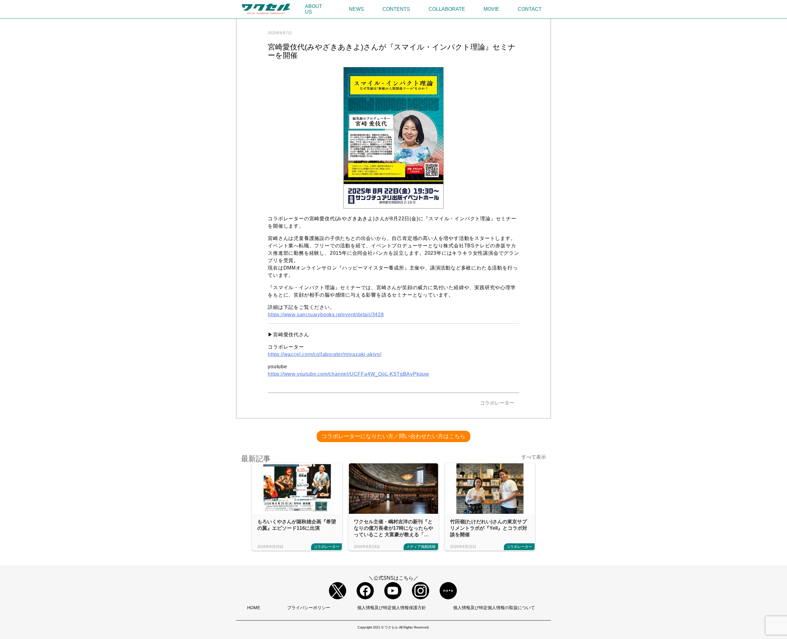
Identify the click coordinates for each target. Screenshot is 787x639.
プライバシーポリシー (308, 607)
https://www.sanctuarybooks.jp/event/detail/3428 (326, 314)
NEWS (356, 9)
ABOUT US (313, 9)
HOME (253, 607)
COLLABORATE (447, 9)
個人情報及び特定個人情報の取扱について (494, 607)
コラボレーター (497, 402)
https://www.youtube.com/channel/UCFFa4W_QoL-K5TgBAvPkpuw (348, 374)
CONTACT (530, 9)
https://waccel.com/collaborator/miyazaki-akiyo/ (325, 354)
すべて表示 (533, 457)
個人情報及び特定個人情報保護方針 (391, 607)
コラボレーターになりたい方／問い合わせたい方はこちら (393, 436)
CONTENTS (396, 9)
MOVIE (491, 9)
